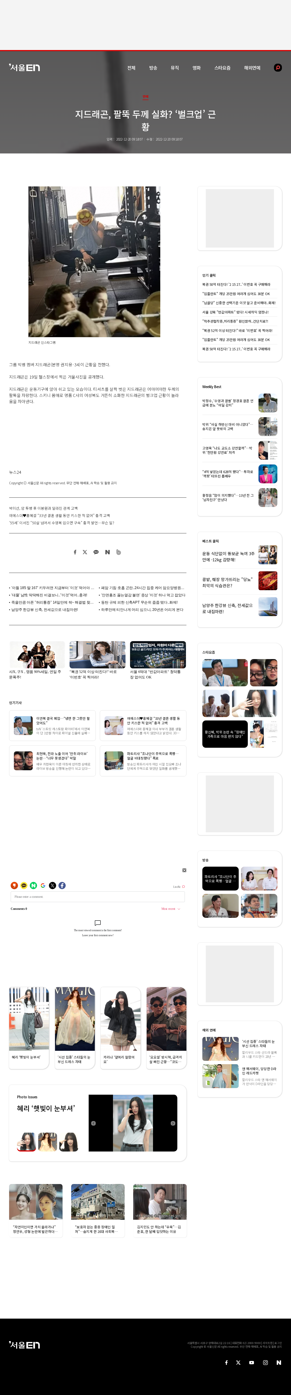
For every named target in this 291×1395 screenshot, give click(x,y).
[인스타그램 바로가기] (265, 1362)
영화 (197, 67)
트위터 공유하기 (84, 552)
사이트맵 (268, 1343)
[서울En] (24, 67)
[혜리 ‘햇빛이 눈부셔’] (133, 1123)
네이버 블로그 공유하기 (107, 552)
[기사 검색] (274, 68)
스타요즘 (222, 67)
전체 (131, 67)
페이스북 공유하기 (75, 552)
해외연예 (252, 67)
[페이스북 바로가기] (226, 1362)
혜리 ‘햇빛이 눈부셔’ (46, 1108)
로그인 (278, 1343)
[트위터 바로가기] (238, 1362)
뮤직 (175, 67)
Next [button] (173, 1123)
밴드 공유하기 (119, 552)
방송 (153, 67)
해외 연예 (209, 1030)
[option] (133, 1123)
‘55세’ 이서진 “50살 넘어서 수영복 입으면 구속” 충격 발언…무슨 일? (61, 522)
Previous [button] (93, 1123)
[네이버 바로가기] (279, 1362)
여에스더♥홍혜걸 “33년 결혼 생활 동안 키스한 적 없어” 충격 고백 (59, 515)
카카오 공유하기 (96, 552)
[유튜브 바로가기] (252, 1362)
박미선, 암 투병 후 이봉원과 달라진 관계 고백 (43, 508)
